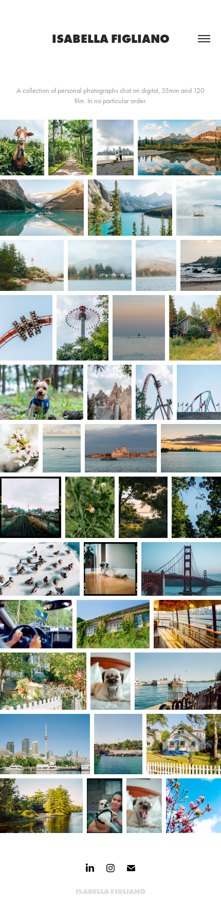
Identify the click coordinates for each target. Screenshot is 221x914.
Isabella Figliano (111, 38)
